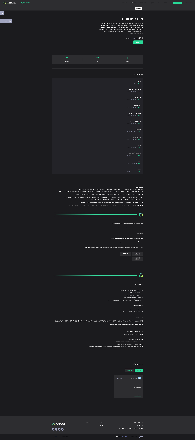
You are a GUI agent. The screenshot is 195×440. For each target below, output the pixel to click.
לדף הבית (100, 423)
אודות (101, 425)
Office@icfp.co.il (138, 422)
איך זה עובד (129, 370)
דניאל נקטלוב (134, 378)
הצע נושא (139, 370)
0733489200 (139, 425)
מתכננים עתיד (138, 384)
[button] (97, 82)
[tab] (124, 3)
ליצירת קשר (87, 423)
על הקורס (138, 8)
